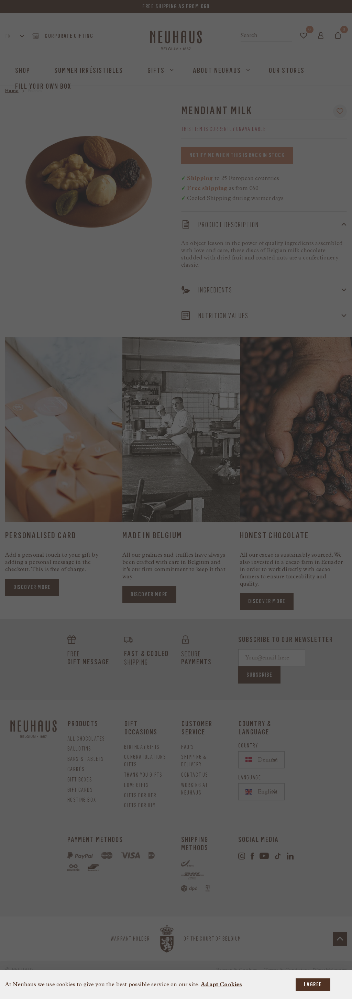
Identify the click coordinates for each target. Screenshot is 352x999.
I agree (313, 984)
